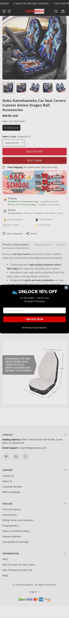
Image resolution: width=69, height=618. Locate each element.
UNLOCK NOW (34, 319)
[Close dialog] (66, 287)
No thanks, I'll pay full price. (34, 327)
